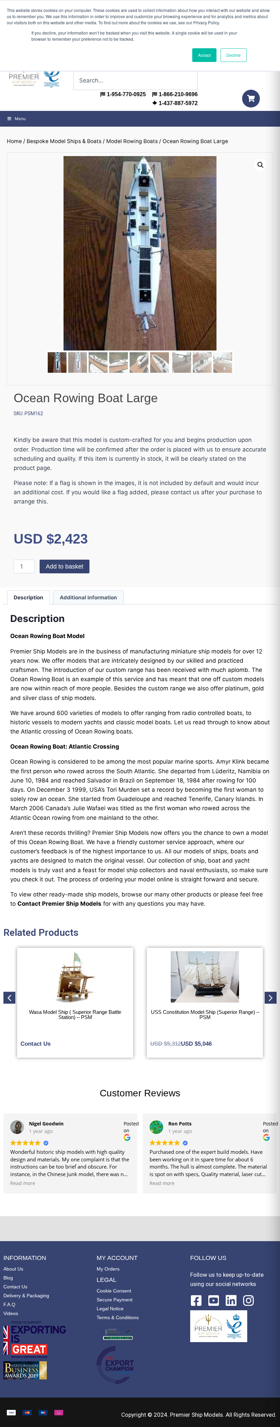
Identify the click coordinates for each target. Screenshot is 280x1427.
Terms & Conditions (118, 1317)
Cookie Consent (114, 1291)
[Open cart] (251, 98)
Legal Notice (110, 1308)
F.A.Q (9, 1304)
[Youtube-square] (214, 1301)
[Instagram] (248, 1301)
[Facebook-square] (196, 1301)
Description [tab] (28, 597)
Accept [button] (204, 55)
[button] (260, 165)
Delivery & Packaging (26, 1295)
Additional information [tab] (88, 597)
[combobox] (135, 80)
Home (14, 141)
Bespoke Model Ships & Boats (64, 141)
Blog (8, 1278)
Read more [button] (22, 1183)
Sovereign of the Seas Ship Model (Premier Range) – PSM (205, 1014)
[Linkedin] (231, 1301)
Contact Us (15, 1286)
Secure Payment (114, 1299)
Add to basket (64, 566)
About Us (13, 1269)
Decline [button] (233, 55)
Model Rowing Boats (132, 141)
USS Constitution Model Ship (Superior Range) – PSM (75, 1014)
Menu (20, 118)
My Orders (108, 1269)
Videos (10, 1313)
